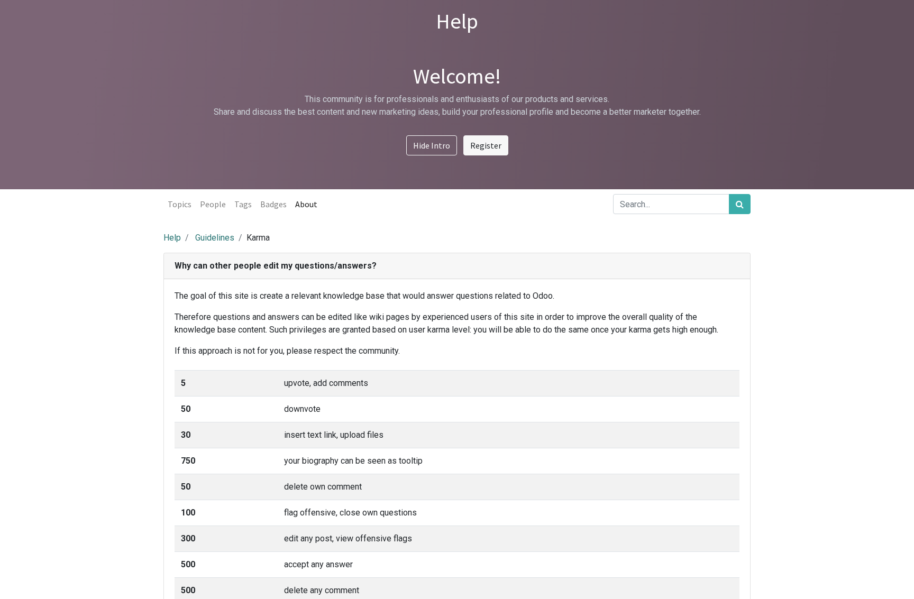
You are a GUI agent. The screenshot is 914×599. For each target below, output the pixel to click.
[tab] (457, 266)
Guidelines (214, 238)
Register (485, 145)
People (213, 204)
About (306, 204)
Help (172, 238)
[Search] (740, 204)
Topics (179, 204)
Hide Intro (431, 145)
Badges (273, 204)
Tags (243, 204)
